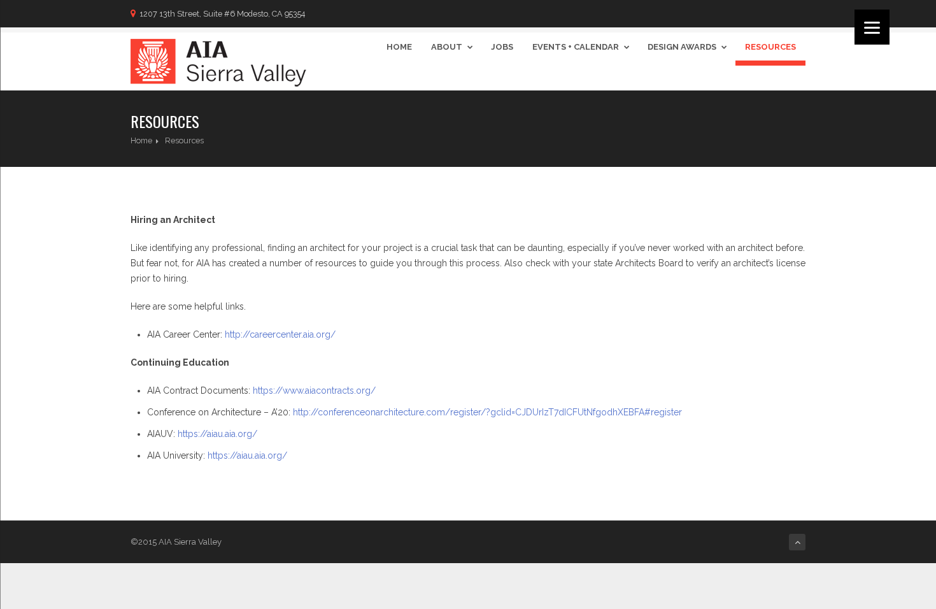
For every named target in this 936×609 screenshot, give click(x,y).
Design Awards (682, 47)
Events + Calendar (575, 47)
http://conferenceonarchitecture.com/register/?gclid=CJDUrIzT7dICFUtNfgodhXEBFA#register (487, 412)
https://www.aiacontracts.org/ (314, 390)
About (446, 47)
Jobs (502, 47)
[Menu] (872, 27)
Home (399, 47)
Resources (770, 47)
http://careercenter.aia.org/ (280, 334)
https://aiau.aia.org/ (217, 434)
